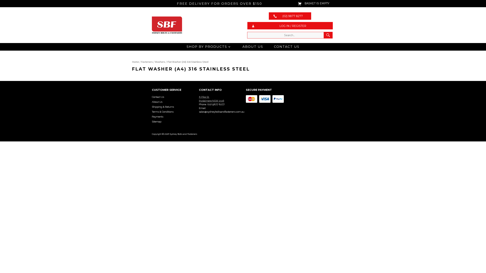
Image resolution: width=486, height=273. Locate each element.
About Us (252, 47)
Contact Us (286, 47)
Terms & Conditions (163, 111)
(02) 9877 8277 (216, 104)
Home (135, 62)
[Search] (328, 35)
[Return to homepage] (196, 25)
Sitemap (156, 121)
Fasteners (147, 62)
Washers (160, 62)
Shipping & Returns (163, 106)
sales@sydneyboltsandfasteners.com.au (221, 111)
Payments (157, 116)
